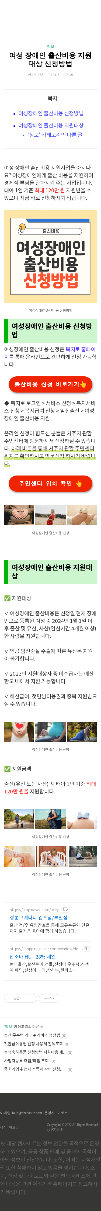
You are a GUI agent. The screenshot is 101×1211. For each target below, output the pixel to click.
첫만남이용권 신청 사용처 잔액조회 (33, 1044)
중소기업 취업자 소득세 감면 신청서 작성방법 (35, 1069)
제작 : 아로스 (9, 1127)
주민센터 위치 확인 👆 (50, 483)
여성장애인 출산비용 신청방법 (50, 114)
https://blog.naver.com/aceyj (35, 910)
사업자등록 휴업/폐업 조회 (26, 1061)
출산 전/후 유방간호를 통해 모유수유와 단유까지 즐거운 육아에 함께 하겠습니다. (49, 928)
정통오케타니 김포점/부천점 (39, 918)
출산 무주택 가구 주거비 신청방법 (32, 1035)
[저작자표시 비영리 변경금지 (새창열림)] (67, 998)
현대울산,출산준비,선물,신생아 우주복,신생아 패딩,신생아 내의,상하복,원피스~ (49, 967)
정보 (50, 46)
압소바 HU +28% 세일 (33, 957)
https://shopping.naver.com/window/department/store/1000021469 (45, 949)
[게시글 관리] (31, 998)
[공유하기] (24, 998)
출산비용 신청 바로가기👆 (50, 384)
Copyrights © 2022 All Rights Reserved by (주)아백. (72, 1127)
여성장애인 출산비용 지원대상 (50, 126)
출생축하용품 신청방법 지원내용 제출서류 (35, 1052)
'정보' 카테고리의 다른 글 (54, 135)
